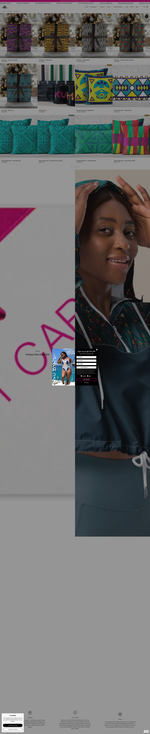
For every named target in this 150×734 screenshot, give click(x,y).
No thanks (86, 382)
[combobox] (78, 367)
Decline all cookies (12, 729)
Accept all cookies (12, 725)
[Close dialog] (96, 349)
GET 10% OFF (86, 379)
